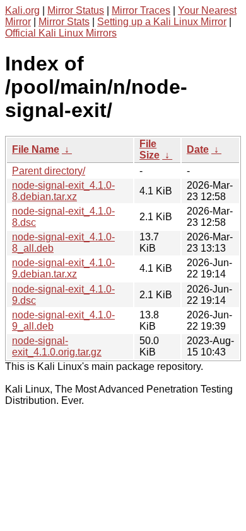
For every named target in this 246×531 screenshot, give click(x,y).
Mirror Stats (64, 21)
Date (198, 149)
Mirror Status (75, 10)
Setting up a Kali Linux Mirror (161, 21)
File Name (35, 149)
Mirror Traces (141, 10)
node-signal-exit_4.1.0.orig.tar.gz (57, 346)
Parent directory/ (48, 170)
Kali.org (22, 10)
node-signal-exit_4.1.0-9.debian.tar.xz (63, 268)
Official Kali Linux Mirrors (61, 33)
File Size (149, 149)
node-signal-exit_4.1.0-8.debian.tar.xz (63, 191)
